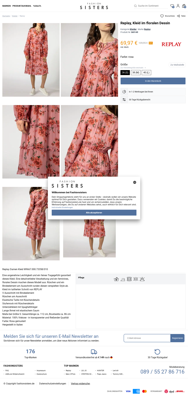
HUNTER (100, 371)
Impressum (41, 371)
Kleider (14, 16)
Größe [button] (124, 64)
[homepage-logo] (94, 6)
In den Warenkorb (153, 81)
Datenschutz (42, 374)
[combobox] (153, 6)
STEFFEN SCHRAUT (87, 374)
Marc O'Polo (70, 374)
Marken (6, 6)
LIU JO (84, 371)
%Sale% (37, 6)
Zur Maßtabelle (177, 65)
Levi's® (115, 371)
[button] (167, 16)
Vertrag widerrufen (80, 383)
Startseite (6, 16)
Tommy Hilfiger (118, 374)
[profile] (178, 6)
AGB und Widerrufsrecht (14, 374)
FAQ (7, 371)
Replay (22, 16)
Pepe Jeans (101, 374)
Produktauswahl (21, 6)
